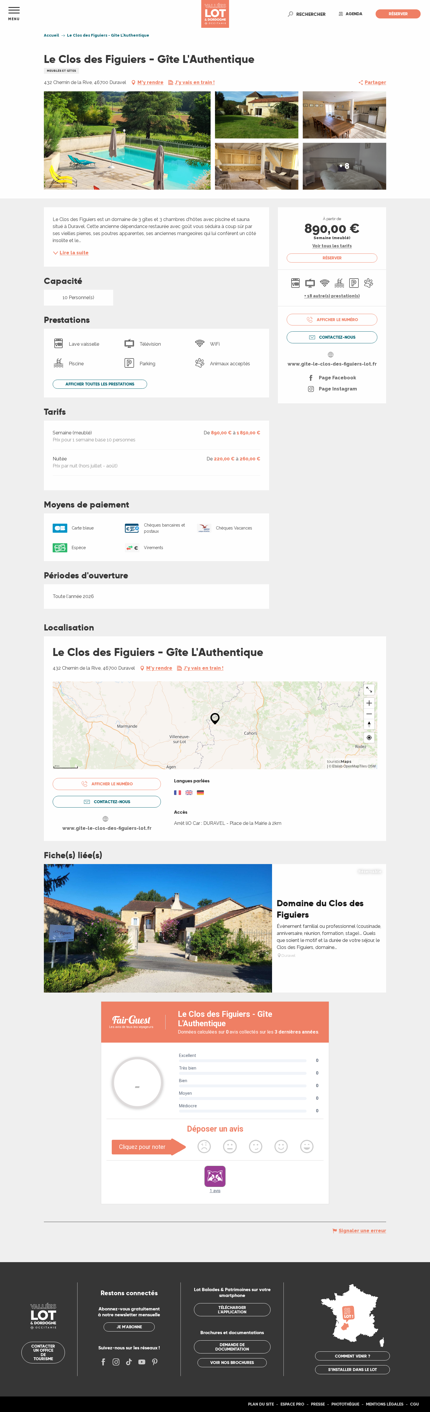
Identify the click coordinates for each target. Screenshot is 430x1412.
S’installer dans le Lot (352, 1369)
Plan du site (261, 1404)
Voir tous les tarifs (332, 246)
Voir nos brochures (232, 1362)
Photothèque (345, 1404)
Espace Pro (292, 1404)
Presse (318, 1404)
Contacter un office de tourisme (43, 1352)
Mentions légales (384, 1404)
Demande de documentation (232, 1346)
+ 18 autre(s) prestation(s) (332, 296)
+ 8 (344, 166)
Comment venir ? (352, 1356)
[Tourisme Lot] (215, 14)
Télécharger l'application (232, 1309)
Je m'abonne (129, 1326)
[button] (311, 14)
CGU (414, 1404)
